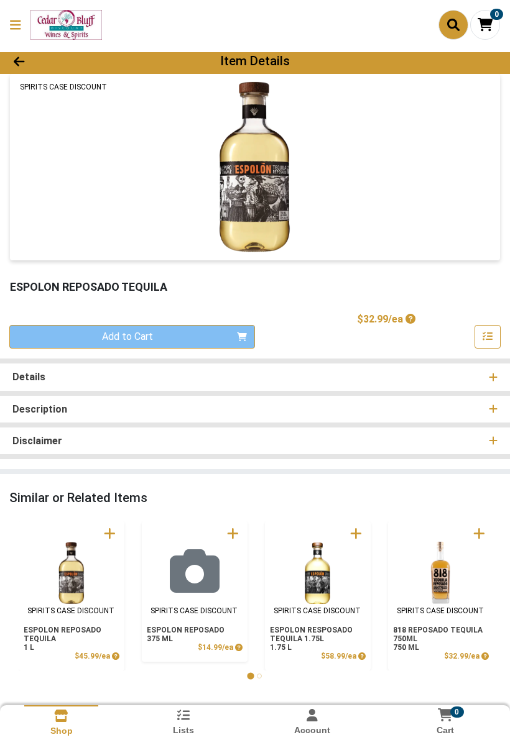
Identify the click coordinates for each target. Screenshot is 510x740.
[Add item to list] (488, 337)
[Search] (453, 25)
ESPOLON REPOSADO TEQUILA (62, 639)
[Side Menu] (15, 25)
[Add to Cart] (109, 533)
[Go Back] (71, 61)
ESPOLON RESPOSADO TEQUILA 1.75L (311, 639)
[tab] (250, 675)
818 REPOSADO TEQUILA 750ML (438, 639)
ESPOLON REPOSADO (186, 634)
